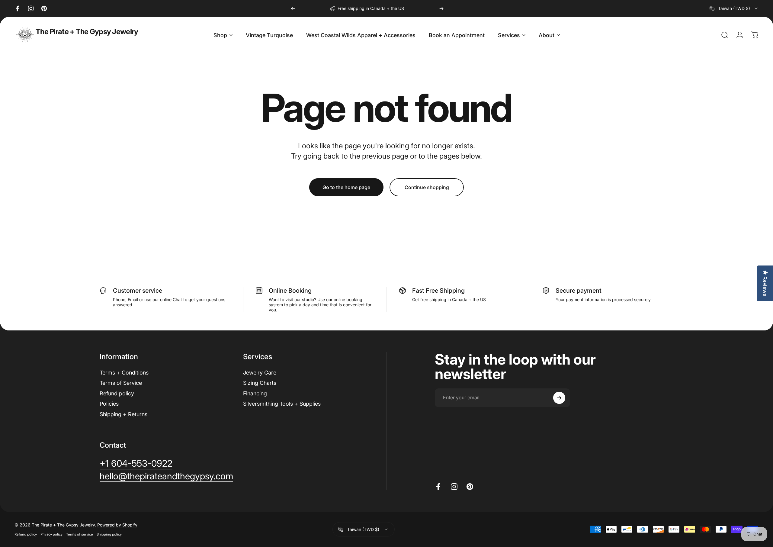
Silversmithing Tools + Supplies (282, 404)
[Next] (441, 8)
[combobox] (734, 8)
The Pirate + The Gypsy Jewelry (87, 31)
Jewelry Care (259, 372)
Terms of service (79, 534)
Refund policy (117, 393)
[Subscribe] (559, 398)
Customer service (137, 290)
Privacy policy (51, 534)
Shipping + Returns (123, 414)
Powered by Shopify (117, 524)
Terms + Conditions (124, 372)
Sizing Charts (259, 383)
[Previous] (293, 8)
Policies (109, 404)
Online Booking (290, 290)
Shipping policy (109, 534)
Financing (255, 393)
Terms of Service (121, 383)
